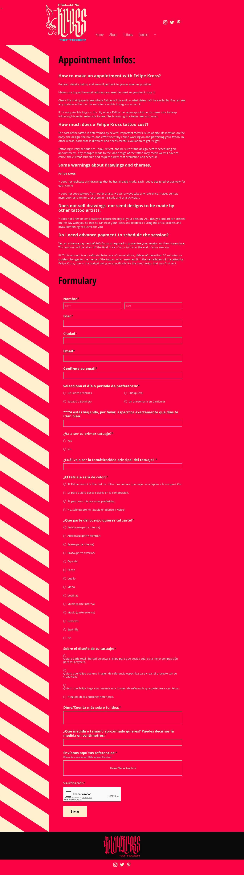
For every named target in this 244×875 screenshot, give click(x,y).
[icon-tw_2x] (172, 22)
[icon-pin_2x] (178, 22)
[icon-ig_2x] (165, 22)
